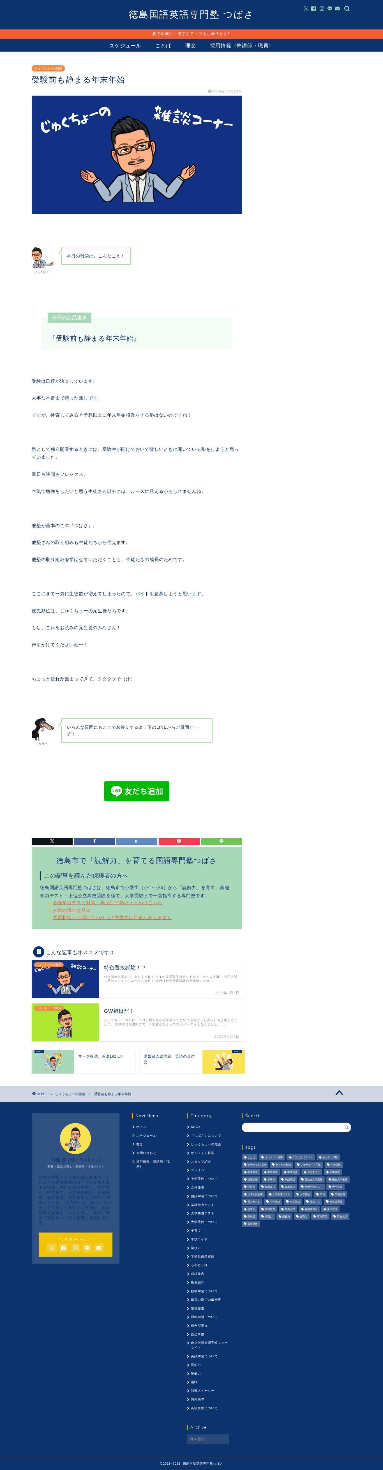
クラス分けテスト (302, 1157)
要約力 (196, 1365)
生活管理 (332, 1209)
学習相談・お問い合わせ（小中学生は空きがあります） (112, 917)
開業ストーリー (202, 1390)
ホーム (141, 1127)
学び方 (196, 1248)
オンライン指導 (274, 1157)
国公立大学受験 (313, 1179)
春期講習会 (311, 1209)
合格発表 (197, 1187)
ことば (163, 45)
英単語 (251, 1216)
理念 (190, 45)
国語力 (251, 1187)
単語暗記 (290, 1179)
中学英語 (292, 1172)
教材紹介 (197, 1282)
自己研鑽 (197, 1334)
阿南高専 (197, 1399)
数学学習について (204, 1291)
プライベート (201, 1170)
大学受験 (305, 1194)
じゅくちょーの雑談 (48, 68)
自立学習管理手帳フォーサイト (209, 1345)
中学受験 (336, 1165)
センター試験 (330, 1157)
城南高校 (270, 1187)
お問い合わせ (146, 1153)
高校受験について (204, 1408)
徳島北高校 (336, 1202)
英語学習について (204, 1356)
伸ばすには (313, 1172)
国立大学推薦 (339, 1179)
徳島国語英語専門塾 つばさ (191, 14)
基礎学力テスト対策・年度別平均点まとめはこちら (107, 902)
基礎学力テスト (202, 1204)
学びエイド (199, 1239)
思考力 (251, 1209)
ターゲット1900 (257, 1165)
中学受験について (204, 1178)
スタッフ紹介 (201, 1161)
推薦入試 (290, 1209)
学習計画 (340, 1194)
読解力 (196, 1373)
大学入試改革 (255, 1194)
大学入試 (337, 1187)
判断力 (271, 1179)
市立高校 (295, 1202)
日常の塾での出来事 (206, 1299)
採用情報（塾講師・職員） (242, 45)
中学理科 (272, 1172)
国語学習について (204, 1196)
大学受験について (204, 1222)
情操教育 (270, 1209)
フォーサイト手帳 (311, 1165)
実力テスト (254, 1202)
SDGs (195, 1127)
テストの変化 (283, 1165)
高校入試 (342, 1216)
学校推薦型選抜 (202, 1256)
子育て (196, 1230)
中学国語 (253, 1172)
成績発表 (197, 1273)
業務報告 (197, 1308)
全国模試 (335, 1172)
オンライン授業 (202, 1153)
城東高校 (290, 1187)
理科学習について (204, 1317)
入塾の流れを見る (72, 910)
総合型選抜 (199, 1325)
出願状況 (253, 1179)
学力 (322, 1194)
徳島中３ (315, 1202)
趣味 (194, 1382)
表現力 (269, 1216)
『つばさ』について (206, 1135)
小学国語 (275, 1202)
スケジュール (125, 45)
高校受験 (253, 1224)
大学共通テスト (202, 1213)
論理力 (303, 1216)
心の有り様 (199, 1265)
